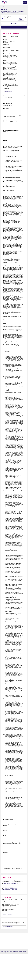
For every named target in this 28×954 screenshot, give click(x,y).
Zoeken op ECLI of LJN (8, 885)
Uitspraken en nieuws (7, 6)
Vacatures (24, 951)
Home (2, 6)
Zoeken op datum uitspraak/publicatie (10, 883)
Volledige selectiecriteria (7, 914)
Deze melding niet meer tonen (20, 17)
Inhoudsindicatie (6, 53)
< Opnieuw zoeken (14, 23)
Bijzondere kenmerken (5, 51)
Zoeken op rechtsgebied (8, 887)
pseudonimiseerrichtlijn (8, 18)
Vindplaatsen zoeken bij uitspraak (10, 888)
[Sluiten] (25, 17)
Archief (2, 952)
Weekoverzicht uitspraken (8, 926)
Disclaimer (5, 952)
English (2, 951)
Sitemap (5, 951)
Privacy (8, 951)
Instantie (5, 36)
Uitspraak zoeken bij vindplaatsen (10, 889)
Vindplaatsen (6, 88)
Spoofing (20, 951)
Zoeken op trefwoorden (7, 884)
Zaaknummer (6, 44)
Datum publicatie (5, 42)
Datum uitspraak (5, 39)
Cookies (11, 951)
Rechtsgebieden (6, 47)
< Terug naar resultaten (14, 27)
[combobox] (14, 97)
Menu (24, 2)
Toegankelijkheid (15, 951)
